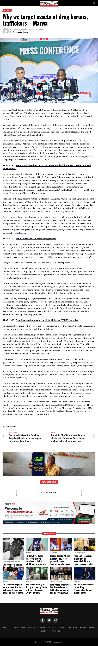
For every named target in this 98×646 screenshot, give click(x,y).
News (23, 627)
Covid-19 (44, 630)
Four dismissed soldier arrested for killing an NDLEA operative (47, 320)
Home (5, 627)
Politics (52, 627)
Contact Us (55, 630)
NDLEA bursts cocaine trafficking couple (36, 238)
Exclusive (73, 627)
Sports (83, 627)
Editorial (62, 627)
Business (14, 627)
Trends (92, 627)
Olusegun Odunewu (21, 32)
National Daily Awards (37, 627)
